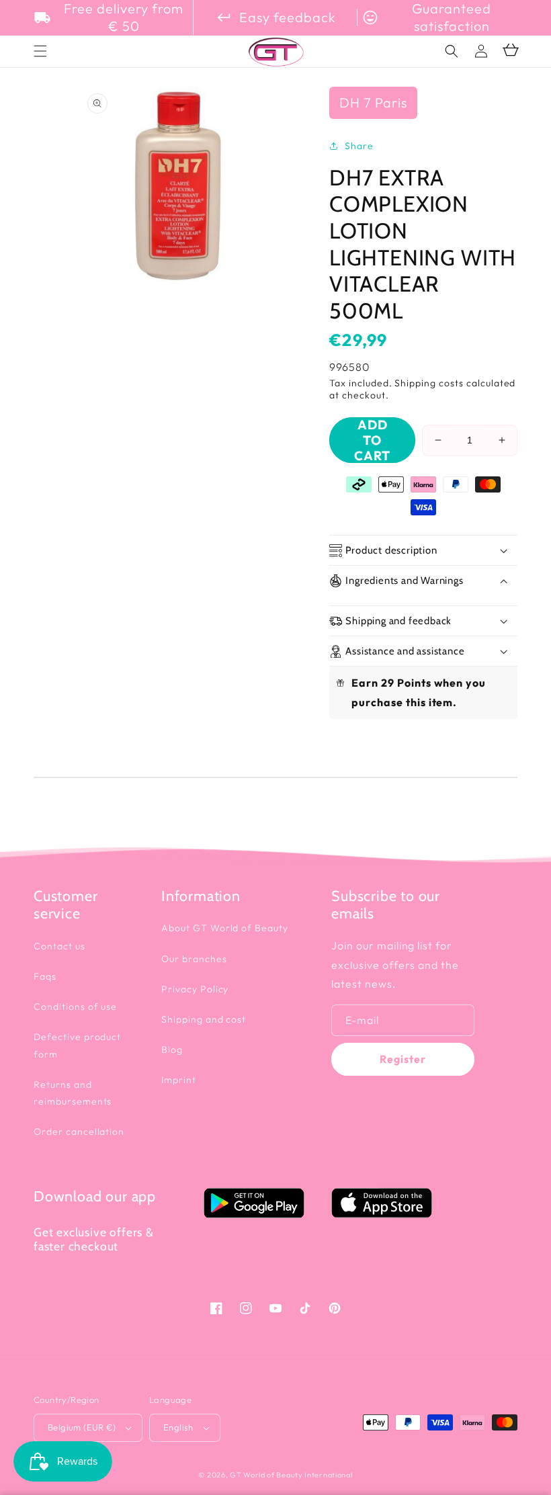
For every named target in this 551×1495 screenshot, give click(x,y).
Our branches (194, 959)
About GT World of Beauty (224, 928)
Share (359, 146)
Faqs (45, 976)
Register (403, 1059)
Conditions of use (75, 1006)
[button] (451, 51)
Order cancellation (79, 1131)
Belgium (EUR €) (82, 1427)
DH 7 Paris (373, 102)
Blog (172, 1049)
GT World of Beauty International (291, 1475)
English (178, 1427)
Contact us (59, 946)
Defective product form (77, 1045)
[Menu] (40, 51)
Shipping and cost (203, 1019)
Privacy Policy (194, 989)
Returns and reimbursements (73, 1092)
